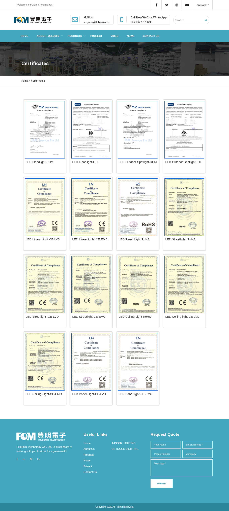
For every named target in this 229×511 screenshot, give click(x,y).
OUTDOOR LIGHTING (124, 449)
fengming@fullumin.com (97, 22)
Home (24, 36)
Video (115, 36)
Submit (162, 483)
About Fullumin (48, 36)
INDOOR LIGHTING (123, 443)
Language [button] (201, 5)
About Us (89, 449)
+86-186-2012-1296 (141, 22)
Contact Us (151, 36)
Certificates (38, 80)
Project (96, 36)
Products (75, 36)
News (130, 36)
